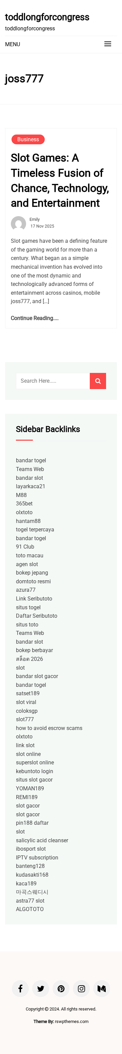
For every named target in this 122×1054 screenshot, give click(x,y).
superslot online (35, 762)
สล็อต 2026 (29, 659)
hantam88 (28, 521)
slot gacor (28, 805)
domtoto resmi (33, 581)
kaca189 (26, 883)
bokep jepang (32, 572)
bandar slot (29, 478)
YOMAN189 (30, 788)
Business (28, 139)
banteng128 (30, 866)
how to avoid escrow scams (49, 728)
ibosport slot (31, 849)
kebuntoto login (34, 771)
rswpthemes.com (71, 1021)
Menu (12, 44)
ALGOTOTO (30, 909)
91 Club (25, 547)
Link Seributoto (34, 598)
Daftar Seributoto (36, 616)
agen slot (27, 564)
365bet (24, 503)
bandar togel (31, 460)
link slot (25, 745)
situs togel (28, 607)
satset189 (28, 693)
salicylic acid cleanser (42, 840)
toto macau (29, 555)
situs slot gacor (34, 780)
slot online (28, 754)
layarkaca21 (30, 486)
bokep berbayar (34, 650)
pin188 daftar (32, 823)
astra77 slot (30, 901)
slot (20, 668)
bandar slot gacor (37, 676)
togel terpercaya (35, 529)
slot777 (25, 719)
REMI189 (27, 797)
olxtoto (24, 512)
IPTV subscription (37, 857)
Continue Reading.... (35, 318)
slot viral (26, 702)
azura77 (26, 590)
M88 (21, 495)
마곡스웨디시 (32, 892)
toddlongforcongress (47, 17)
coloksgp (27, 711)
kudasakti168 (32, 875)
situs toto (27, 624)
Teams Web (30, 469)
